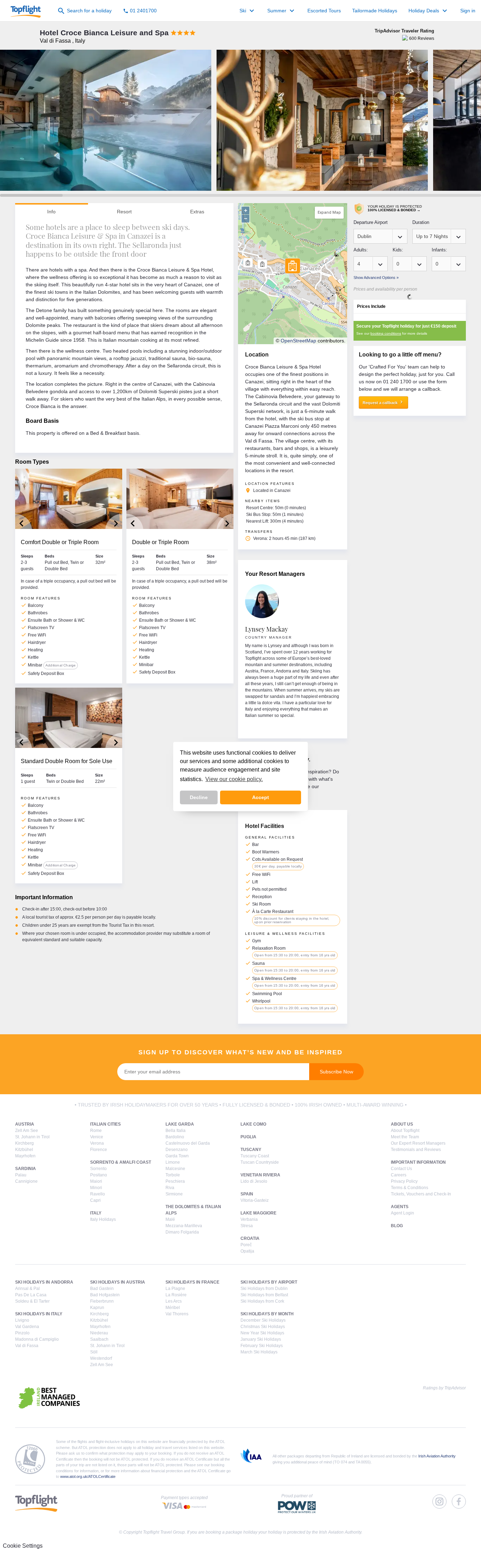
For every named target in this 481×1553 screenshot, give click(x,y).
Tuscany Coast (255, 1155)
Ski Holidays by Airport (269, 1282)
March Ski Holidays (259, 1352)
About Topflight (405, 1130)
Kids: (398, 249)
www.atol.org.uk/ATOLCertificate (87, 1476)
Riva (169, 1187)
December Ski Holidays (263, 1320)
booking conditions (385, 333)
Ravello (97, 1194)
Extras (197, 211)
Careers (398, 1175)
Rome (96, 1130)
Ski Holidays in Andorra (44, 1282)
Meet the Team (405, 1136)
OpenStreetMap (298, 340)
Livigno (22, 1320)
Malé (170, 1219)
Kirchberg (24, 1143)
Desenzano (176, 1149)
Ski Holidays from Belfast (264, 1294)
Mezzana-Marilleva (183, 1225)
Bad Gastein (102, 1288)
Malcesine (175, 1168)
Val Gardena (27, 1326)
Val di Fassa (26, 1345)
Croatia (250, 1238)
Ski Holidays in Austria (117, 1282)
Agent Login (402, 1213)
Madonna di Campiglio (37, 1339)
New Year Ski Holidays (262, 1332)
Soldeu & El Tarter (32, 1301)
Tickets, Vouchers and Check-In (421, 1194)
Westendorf (101, 1358)
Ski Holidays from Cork (262, 1301)
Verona (97, 1143)
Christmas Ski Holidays (263, 1326)
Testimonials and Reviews (416, 1149)
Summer (281, 11)
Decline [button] (199, 797)
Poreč (246, 1244)
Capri (95, 1200)
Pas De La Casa (30, 1294)
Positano (98, 1175)
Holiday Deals (428, 11)
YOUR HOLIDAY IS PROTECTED (395, 208)
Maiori (96, 1181)
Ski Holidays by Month (267, 1313)
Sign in (467, 10)
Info (51, 211)
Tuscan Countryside (260, 1162)
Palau (20, 1175)
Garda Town (177, 1155)
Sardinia (25, 1168)
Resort (124, 211)
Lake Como (253, 1124)
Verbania (249, 1219)
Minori (96, 1187)
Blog (397, 1225)
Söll (94, 1352)
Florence (98, 1149)
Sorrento (98, 1168)
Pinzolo (22, 1332)
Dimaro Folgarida (182, 1232)
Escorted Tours (324, 10)
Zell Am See (26, 1130)
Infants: (439, 249)
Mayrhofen (25, 1155)
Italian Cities (105, 1124)
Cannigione (26, 1181)
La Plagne (175, 1288)
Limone (172, 1162)
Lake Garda (179, 1124)
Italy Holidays (103, 1219)
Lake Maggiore (258, 1213)
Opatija (247, 1251)
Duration (420, 222)
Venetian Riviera (260, 1175)
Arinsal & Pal (27, 1288)
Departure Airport (371, 222)
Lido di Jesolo (254, 1181)
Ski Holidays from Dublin (264, 1288)
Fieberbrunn (102, 1301)
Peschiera (175, 1181)
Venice (96, 1136)
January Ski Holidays (261, 1339)
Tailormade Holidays (374, 10)
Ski (247, 11)
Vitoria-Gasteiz (255, 1200)
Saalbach (99, 1339)
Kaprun (97, 1307)
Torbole (172, 1175)
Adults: (361, 249)
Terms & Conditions (409, 1187)
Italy (95, 1213)
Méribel (172, 1307)
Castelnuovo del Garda (187, 1143)
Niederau (99, 1332)
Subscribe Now (336, 1071)
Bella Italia (175, 1130)
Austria (24, 1124)
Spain (247, 1194)
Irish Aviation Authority (437, 1456)
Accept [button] (260, 797)
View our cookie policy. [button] (234, 779)
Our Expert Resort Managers (418, 1143)
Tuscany (251, 1149)
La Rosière (176, 1294)
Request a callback (383, 402)
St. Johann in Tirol (32, 1136)
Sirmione (174, 1194)
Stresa (247, 1225)
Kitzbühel (24, 1149)
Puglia (248, 1136)
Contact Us (401, 1168)
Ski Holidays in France (192, 1282)
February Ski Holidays (262, 1345)
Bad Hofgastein (105, 1294)
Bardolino (174, 1136)
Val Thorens (176, 1313)
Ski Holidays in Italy (38, 1313)
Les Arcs (173, 1301)
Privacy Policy (404, 1181)
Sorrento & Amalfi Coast (120, 1162)
